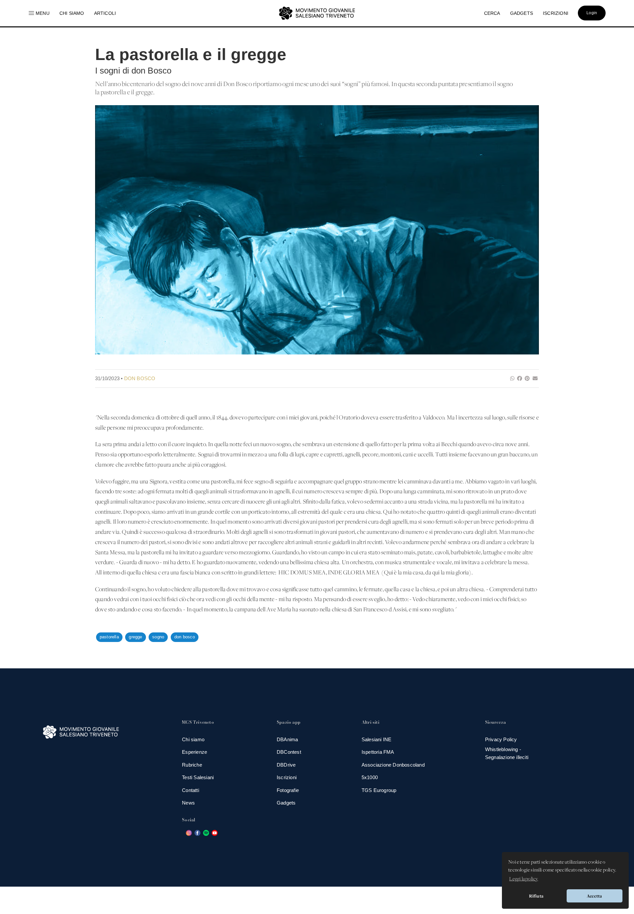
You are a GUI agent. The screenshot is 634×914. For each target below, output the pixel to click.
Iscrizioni (287, 777)
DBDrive (286, 765)
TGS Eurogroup (379, 790)
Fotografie (288, 790)
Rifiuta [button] (536, 896)
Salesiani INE (377, 739)
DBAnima (287, 739)
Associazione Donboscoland (393, 765)
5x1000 (370, 777)
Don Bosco (140, 378)
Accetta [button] (594, 896)
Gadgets (286, 803)
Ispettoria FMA (378, 752)
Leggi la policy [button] (523, 879)
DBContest (289, 752)
